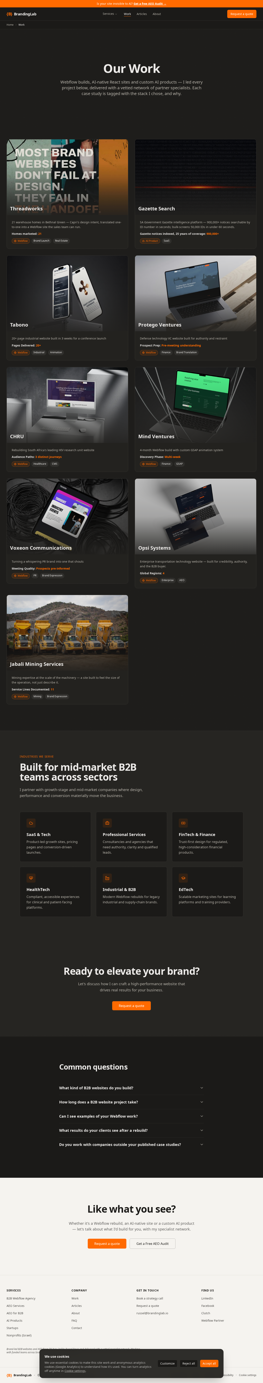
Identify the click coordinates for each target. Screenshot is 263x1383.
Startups (12, 1328)
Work (75, 1298)
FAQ (74, 1320)
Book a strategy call (149, 1298)
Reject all (188, 1363)
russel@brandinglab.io (152, 1313)
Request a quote (242, 14)
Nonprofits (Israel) (19, 1335)
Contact (77, 1328)
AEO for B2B (15, 1313)
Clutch (205, 1313)
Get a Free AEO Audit (152, 1243)
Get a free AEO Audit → (150, 4)
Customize (167, 1363)
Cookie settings (75, 1371)
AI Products (14, 1320)
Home (10, 24)
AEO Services (15, 1306)
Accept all (209, 1363)
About (76, 1313)
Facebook (207, 1306)
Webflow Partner (212, 1320)
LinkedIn (207, 1298)
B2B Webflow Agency (21, 1298)
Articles (77, 1306)
